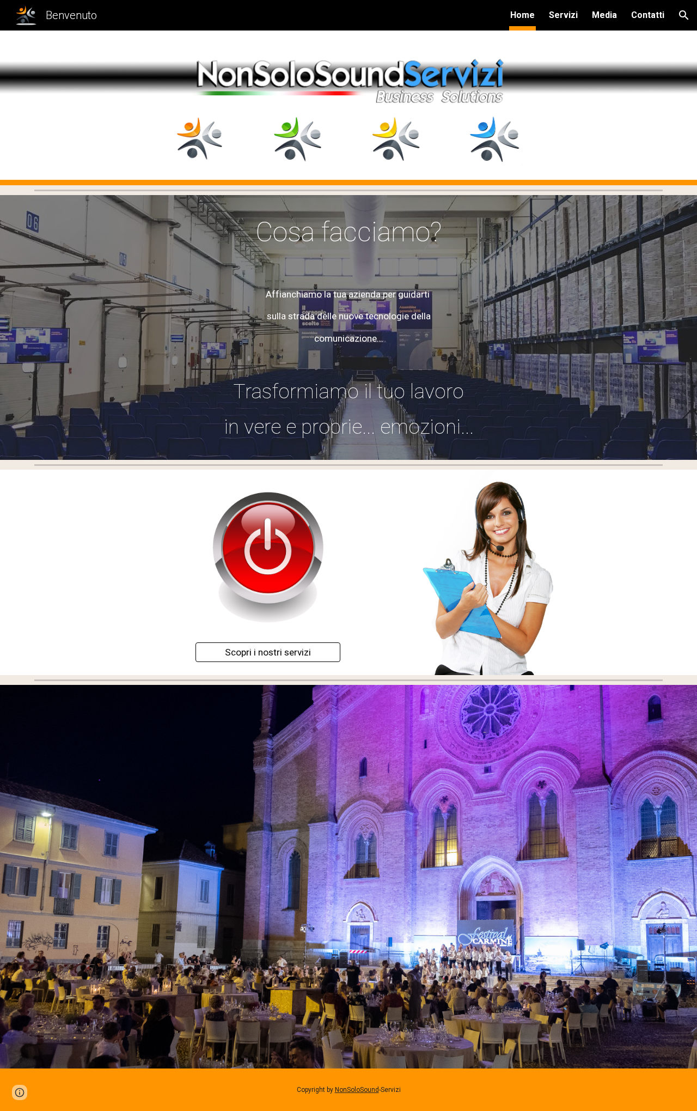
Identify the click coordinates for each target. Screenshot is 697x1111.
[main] (348, 232)
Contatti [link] (647, 15)
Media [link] (604, 15)
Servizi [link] (563, 15)
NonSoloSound (357, 1090)
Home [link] (522, 15)
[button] (684, 15)
